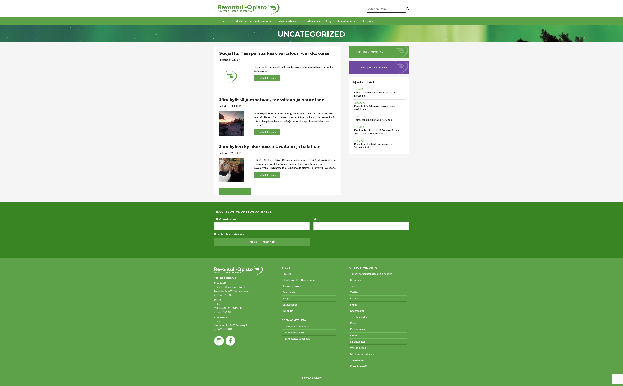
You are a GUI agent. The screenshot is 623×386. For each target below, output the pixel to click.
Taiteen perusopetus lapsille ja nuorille (371, 273)
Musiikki (355, 298)
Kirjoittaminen (358, 329)
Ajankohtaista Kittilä (294, 332)
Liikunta (354, 335)
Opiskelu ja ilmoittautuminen (299, 279)
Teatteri (354, 292)
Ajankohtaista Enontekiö (296, 326)
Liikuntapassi (357, 341)
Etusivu (221, 21)
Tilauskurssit (357, 360)
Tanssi (353, 286)
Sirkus (353, 304)
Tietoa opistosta (292, 286)
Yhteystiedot (290, 304)
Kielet (353, 323)
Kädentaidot (357, 310)
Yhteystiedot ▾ (345, 21)
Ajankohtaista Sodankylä (296, 338)
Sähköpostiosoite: (225, 219)
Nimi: (316, 219)
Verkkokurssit (358, 347)
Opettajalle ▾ (311, 21)
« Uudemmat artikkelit (234, 191)
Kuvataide (355, 279)
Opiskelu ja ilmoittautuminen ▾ (251, 21)
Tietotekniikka (358, 316)
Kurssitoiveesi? (358, 366)
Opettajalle (289, 292)
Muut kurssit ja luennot (363, 353)
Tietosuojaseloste (312, 377)
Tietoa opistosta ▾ (287, 21)
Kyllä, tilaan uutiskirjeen (232, 234)
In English (366, 21)
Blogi (328, 21)
